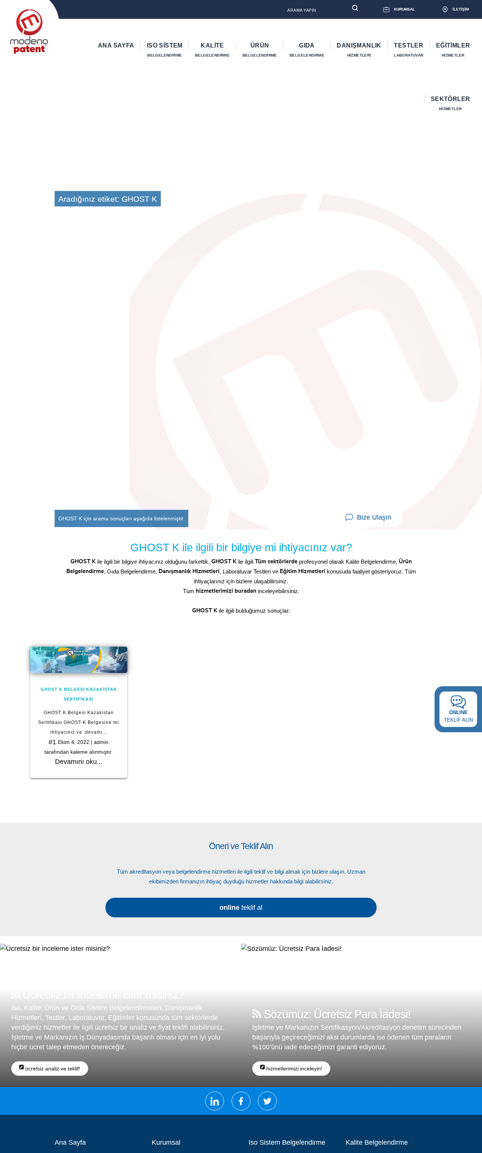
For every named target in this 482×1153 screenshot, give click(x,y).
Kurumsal (166, 1142)
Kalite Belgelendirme (371, 561)
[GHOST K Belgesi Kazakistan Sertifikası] (78, 660)
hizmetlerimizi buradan (226, 591)
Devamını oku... (78, 761)
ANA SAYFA (116, 45)
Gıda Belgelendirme (131, 571)
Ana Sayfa (70, 1142)
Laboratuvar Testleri (247, 571)
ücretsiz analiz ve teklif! (52, 1069)
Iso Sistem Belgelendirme (287, 1142)
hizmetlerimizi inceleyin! (293, 1069)
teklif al (241, 907)
